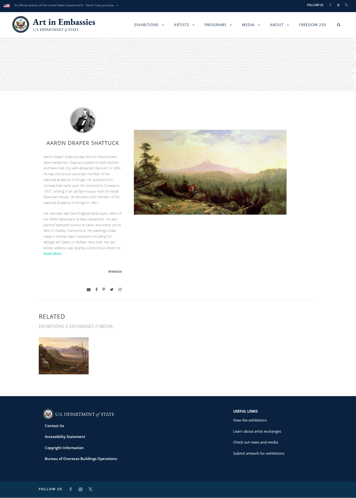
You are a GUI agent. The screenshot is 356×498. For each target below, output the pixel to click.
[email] (89, 289)
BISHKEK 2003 (63, 364)
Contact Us (54, 425)
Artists (181, 24)
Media (248, 24)
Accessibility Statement (65, 436)
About (277, 24)
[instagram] (120, 289)
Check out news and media (255, 442)
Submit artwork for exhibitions (258, 453)
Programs (215, 24)
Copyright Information (64, 447)
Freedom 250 (312, 24)
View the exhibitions (250, 420)
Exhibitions (146, 24)
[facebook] (96, 289)
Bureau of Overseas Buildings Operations (81, 458)
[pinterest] (103, 289)
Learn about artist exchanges (257, 431)
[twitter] (112, 289)
